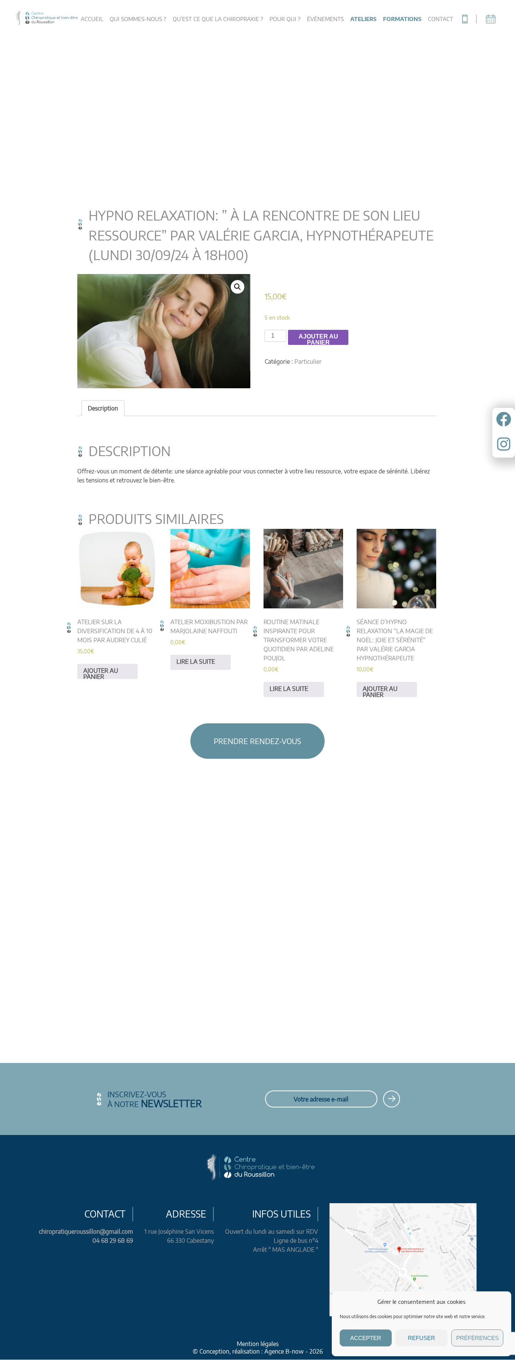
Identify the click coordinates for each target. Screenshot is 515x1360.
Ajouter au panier (318, 339)
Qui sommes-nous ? (138, 18)
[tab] (102, 408)
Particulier (308, 361)
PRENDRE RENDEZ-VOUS (257, 741)
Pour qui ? (285, 18)
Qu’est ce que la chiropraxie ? (218, 18)
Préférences (477, 1338)
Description (103, 408)
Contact (440, 18)
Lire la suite (195, 661)
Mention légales (258, 1344)
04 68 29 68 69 (112, 1240)
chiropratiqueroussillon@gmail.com (86, 1231)
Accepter (365, 1338)
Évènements (325, 18)
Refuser (421, 1338)
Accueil (92, 18)
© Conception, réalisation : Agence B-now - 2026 (258, 1351)
